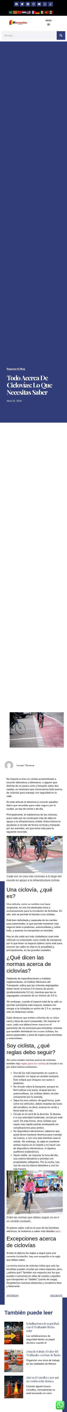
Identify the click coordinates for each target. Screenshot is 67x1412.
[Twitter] (22, 4)
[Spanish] (51, 12)
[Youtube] (39, 4)
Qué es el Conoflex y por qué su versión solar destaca (42, 1379)
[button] (49, 24)
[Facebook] (16, 4)
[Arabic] (11, 12)
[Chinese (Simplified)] (20, 12)
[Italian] (42, 12)
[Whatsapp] (44, 4)
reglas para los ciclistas (33, 1063)
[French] (33, 12)
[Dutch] (24, 12)
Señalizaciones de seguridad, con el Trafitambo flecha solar (42, 1327)
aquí (57, 1231)
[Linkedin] (27, 4)
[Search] (61, 35)
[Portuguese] (46, 12)
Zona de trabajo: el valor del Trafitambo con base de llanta (43, 1353)
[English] (28, 12)
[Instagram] (33, 4)
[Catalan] (15, 12)
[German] (37, 12)
